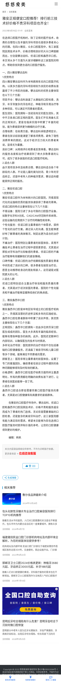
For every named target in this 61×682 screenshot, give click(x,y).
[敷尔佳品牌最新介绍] (11, 499)
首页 (4, 12)
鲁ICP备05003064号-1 (48, 669)
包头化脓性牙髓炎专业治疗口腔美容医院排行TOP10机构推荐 (29, 513)
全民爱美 (28, 30)
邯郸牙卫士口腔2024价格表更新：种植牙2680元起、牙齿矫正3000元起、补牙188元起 (30, 564)
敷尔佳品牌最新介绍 (34, 494)
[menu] (56, 4)
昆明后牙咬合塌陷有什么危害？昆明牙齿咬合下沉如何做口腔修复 (30, 623)
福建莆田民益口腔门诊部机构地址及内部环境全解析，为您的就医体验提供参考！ (30, 539)
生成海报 (11, 477)
